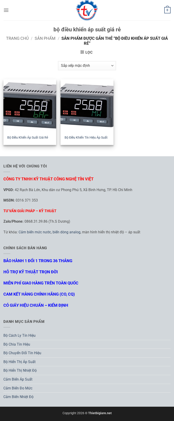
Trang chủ (17, 38)
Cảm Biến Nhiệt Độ (18, 397)
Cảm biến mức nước (35, 232)
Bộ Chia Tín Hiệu (16, 344)
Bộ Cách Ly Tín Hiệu (19, 335)
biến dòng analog (66, 232)
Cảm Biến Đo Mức (17, 388)
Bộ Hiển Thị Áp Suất (19, 362)
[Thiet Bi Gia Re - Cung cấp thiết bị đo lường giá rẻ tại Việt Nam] (87, 10)
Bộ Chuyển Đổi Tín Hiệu (22, 353)
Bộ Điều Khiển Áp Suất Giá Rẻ (27, 138)
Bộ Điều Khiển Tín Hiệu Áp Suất (86, 138)
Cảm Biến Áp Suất (17, 379)
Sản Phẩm (45, 38)
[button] (6, 10)
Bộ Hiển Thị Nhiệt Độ (20, 370)
